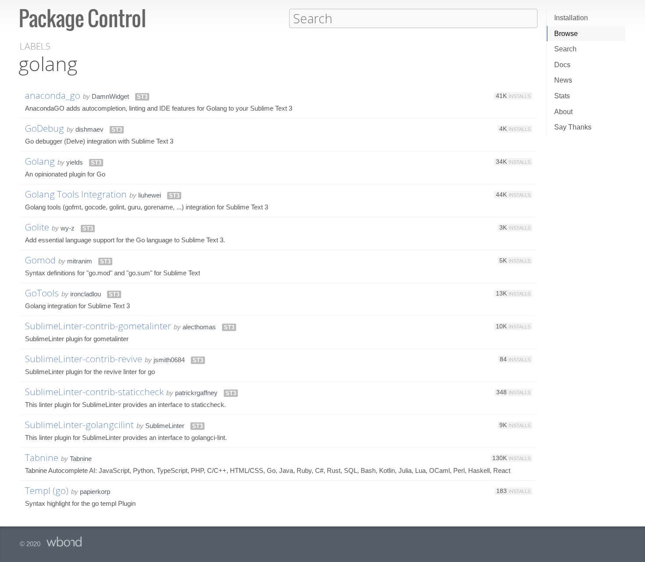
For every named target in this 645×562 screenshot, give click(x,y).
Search (565, 49)
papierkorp (95, 491)
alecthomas (199, 327)
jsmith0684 (169, 360)
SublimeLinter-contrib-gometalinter (98, 326)
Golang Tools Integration (76, 194)
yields (74, 162)
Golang (40, 161)
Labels (35, 46)
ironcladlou (85, 294)
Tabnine (41, 457)
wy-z (68, 228)
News (563, 80)
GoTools (42, 293)
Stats (562, 96)
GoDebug (44, 128)
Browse (566, 33)
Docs (562, 64)
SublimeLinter (164, 425)
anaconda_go (52, 95)
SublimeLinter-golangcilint (79, 424)
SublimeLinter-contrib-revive (83, 359)
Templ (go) (46, 490)
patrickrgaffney (196, 392)
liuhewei (149, 195)
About (563, 111)
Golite (37, 227)
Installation (571, 18)
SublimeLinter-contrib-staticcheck (94, 391)
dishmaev (89, 129)
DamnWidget (110, 96)
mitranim (79, 261)
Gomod (40, 260)
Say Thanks (572, 127)
